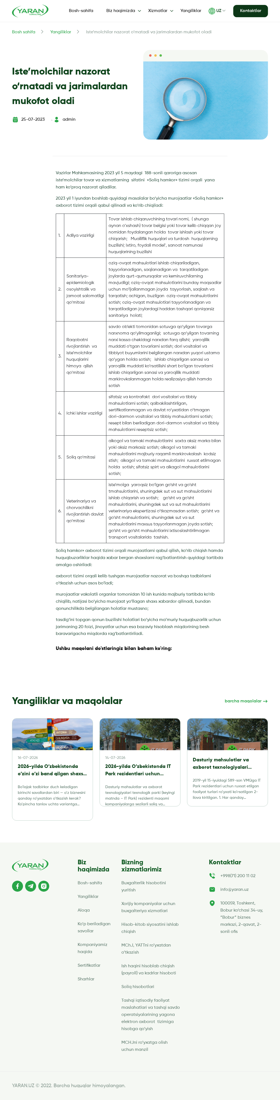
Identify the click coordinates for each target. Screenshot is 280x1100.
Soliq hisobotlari (137, 987)
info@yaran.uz (234, 890)
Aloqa (84, 910)
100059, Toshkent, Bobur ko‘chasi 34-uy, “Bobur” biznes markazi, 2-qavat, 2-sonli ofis (241, 917)
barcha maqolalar (243, 701)
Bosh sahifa (23, 32)
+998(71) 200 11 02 (237, 876)
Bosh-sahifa (81, 11)
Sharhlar (86, 979)
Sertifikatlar (89, 965)
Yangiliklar (190, 11)
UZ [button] (218, 11)
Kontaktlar (250, 11)
